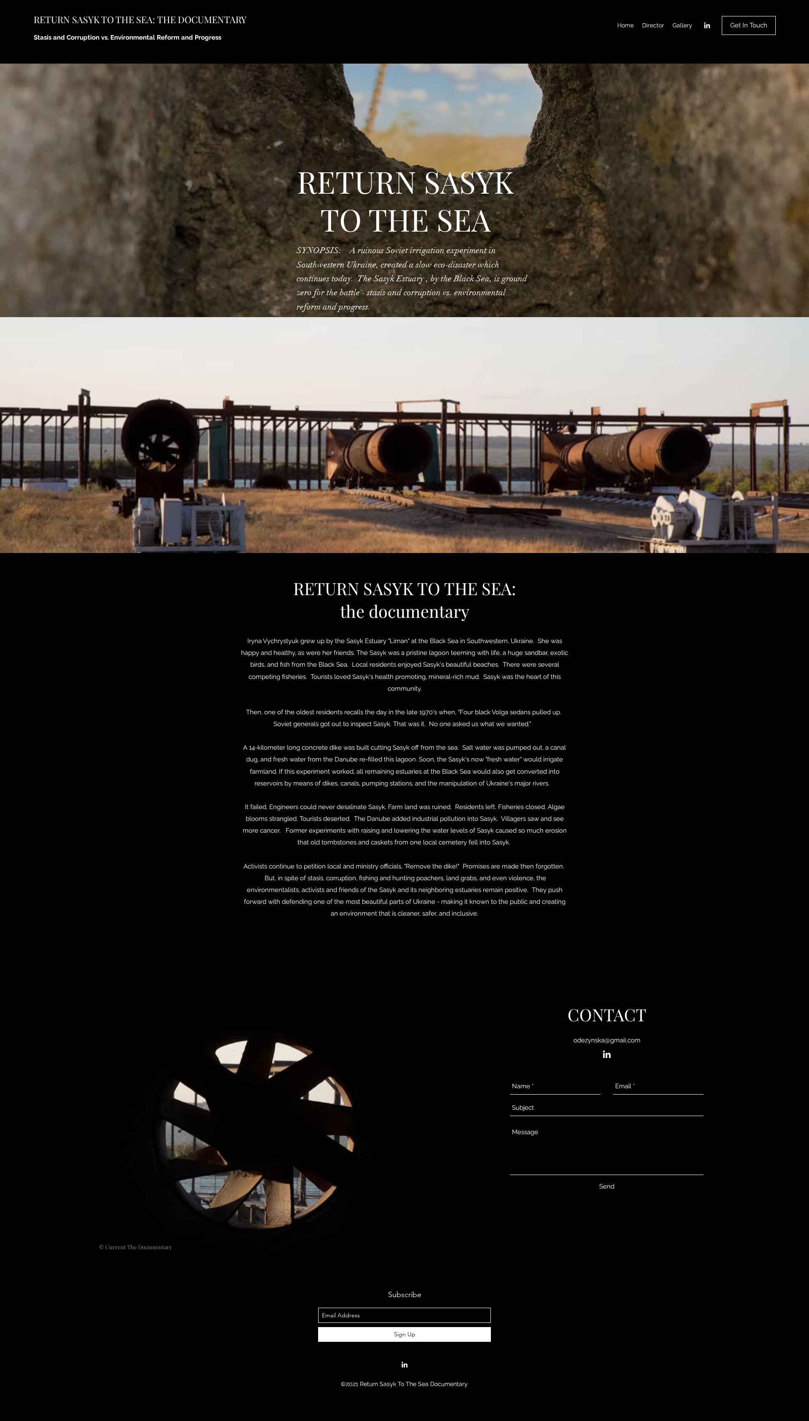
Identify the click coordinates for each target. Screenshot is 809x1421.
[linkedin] (707, 25)
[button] (749, 25)
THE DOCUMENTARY (201, 19)
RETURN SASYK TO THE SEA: (95, 19)
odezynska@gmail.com (606, 1040)
